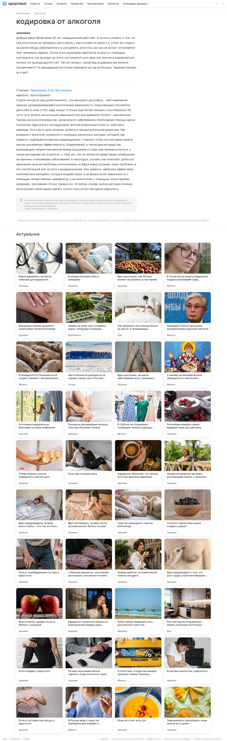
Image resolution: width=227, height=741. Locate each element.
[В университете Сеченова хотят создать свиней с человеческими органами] (39, 364)
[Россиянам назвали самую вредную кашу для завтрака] (187, 414)
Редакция (104, 739)
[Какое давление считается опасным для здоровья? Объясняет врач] (39, 266)
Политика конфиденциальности (207, 739)
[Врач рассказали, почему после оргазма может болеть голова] (89, 512)
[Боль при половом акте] (89, 463)
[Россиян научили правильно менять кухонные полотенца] (187, 611)
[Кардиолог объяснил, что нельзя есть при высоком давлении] (138, 463)
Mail (5, 739)
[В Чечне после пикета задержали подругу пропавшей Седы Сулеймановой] (187, 266)
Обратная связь (154, 739)
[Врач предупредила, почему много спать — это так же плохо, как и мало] (39, 512)
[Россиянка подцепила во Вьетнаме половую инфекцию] (39, 414)
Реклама (26, 739)
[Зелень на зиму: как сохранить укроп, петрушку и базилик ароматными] (89, 315)
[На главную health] (17, 3)
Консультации (23, 13)
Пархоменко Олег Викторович (51, 90)
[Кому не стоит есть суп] (138, 710)
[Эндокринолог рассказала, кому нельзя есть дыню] (187, 710)
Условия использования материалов (127, 739)
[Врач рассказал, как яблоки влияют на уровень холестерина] (138, 266)
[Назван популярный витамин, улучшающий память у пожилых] (187, 463)
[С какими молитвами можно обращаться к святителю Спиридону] (187, 364)
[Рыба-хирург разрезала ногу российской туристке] (138, 611)
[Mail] (4, 3)
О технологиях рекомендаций (177, 739)
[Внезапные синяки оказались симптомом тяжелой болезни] (39, 315)
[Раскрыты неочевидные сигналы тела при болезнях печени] (89, 414)
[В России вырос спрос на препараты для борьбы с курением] (89, 710)
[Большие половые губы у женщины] (89, 266)
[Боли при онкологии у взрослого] (187, 660)
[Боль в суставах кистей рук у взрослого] (39, 710)
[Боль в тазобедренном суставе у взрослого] (39, 562)
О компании (14, 739)
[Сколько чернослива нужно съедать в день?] (187, 512)
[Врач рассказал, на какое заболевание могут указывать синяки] (138, 364)
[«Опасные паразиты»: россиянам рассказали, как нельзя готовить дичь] (89, 562)
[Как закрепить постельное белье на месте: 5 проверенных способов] (138, 315)
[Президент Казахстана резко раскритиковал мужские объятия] (187, 315)
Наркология (40, 13)
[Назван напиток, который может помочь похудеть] (138, 562)
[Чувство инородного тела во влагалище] (138, 512)
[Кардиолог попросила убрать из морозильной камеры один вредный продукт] (89, 611)
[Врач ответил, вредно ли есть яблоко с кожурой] (39, 611)
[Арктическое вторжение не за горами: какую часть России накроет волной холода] (89, 364)
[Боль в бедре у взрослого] (39, 660)
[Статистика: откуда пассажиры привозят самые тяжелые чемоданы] (138, 660)
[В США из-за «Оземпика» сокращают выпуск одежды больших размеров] (138, 414)
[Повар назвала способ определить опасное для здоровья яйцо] (39, 463)
